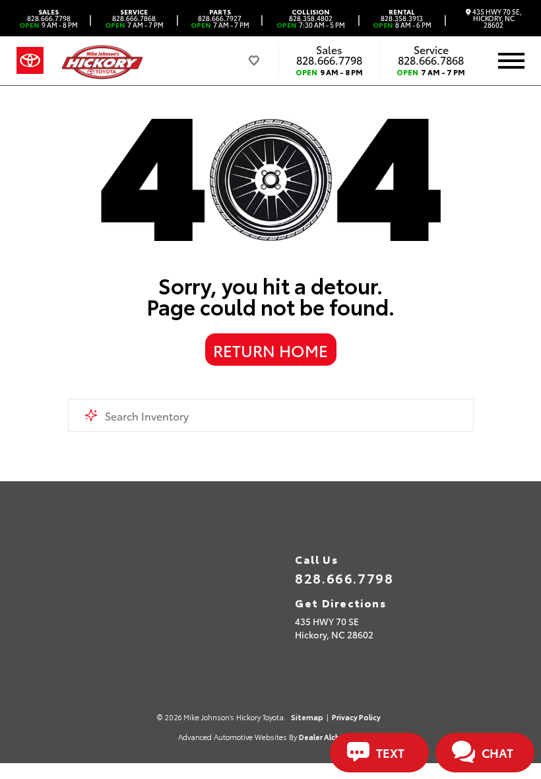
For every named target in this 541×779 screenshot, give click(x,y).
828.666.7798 (48, 18)
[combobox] (271, 415)
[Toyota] (30, 61)
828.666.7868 (134, 18)
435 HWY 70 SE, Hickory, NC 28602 (496, 18)
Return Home (270, 350)
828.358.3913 (402, 18)
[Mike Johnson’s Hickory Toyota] (101, 61)
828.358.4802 (310, 18)
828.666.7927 (220, 18)
